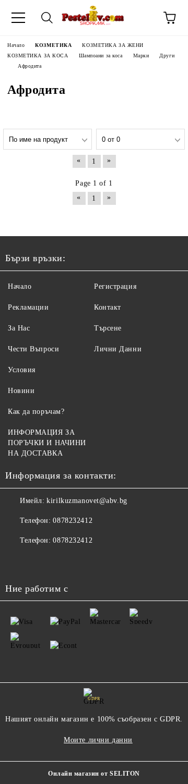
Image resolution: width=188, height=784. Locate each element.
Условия (22, 370)
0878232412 (72, 520)
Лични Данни (118, 349)
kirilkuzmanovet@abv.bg (86, 501)
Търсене (108, 328)
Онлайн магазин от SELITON (94, 773)
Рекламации (28, 307)
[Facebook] (18, 561)
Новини (21, 391)
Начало (19, 286)
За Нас (19, 328)
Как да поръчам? (36, 411)
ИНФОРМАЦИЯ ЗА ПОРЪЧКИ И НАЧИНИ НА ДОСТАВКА (47, 442)
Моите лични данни (98, 740)
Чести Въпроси (33, 349)
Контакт (107, 307)
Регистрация (115, 286)
